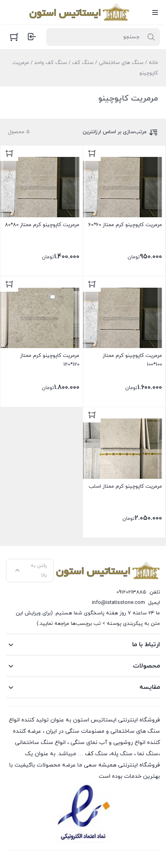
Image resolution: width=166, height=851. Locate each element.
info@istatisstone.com (118, 602)
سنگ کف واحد (50, 62)
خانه (153, 62)
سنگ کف (82, 62)
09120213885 (131, 592)
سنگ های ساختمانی (121, 62)
